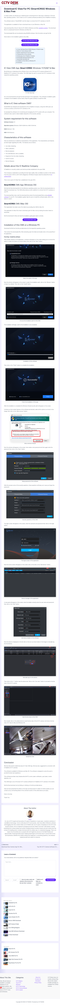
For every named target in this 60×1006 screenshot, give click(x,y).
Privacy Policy (38, 982)
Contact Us (38, 979)
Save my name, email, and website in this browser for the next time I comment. (27, 881)
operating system (43, 28)
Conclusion (19, 62)
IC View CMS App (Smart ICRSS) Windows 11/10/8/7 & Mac (30, 49)
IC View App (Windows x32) (30, 40)
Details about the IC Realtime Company (26, 56)
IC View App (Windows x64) (30, 44)
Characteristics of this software (24, 54)
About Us (38, 977)
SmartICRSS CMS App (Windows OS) (25, 57)
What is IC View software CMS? (24, 51)
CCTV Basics (19, 981)
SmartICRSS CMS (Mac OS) (23, 59)
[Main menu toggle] (56, 3)
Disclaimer (37, 981)
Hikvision (18, 984)
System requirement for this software (25, 52)
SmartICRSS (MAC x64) (30, 219)
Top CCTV (18, 982)
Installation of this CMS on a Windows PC (26, 60)
